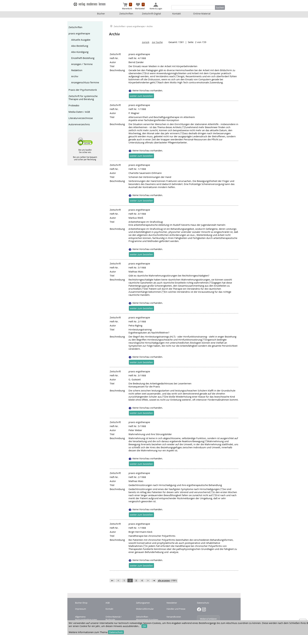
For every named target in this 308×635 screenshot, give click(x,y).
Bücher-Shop (81, 602)
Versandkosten (174, 616)
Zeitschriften (126, 13)
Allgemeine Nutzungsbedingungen (86, 618)
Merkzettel (140, 6)
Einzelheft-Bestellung (82, 58)
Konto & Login (156, 8)
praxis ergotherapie (79, 33)
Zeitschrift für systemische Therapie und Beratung (83, 98)
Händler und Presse (176, 608)
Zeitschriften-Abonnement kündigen (147, 618)
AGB (108, 602)
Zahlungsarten (143, 602)
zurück (145, 42)
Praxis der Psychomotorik (82, 89)
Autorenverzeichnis (79, 124)
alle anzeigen (164, 580)
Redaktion (76, 70)
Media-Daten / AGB (79, 111)
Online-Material (201, 13)
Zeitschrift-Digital (151, 13)
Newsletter (172, 602)
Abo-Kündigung (79, 51)
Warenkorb (127, 6)
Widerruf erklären (208, 618)
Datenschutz (116, 632)
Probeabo (73, 105)
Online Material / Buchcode (113, 618)
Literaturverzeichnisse (80, 118)
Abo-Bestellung (79, 45)
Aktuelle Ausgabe (80, 39)
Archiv (74, 76)
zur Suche (157, 42)
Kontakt (176, 13)
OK (144, 626)
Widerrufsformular (145, 608)
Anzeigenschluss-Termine (85, 82)
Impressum (80, 608)
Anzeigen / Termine (82, 64)
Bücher (101, 13)
